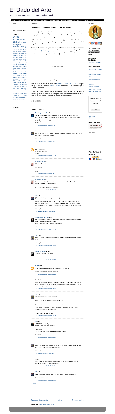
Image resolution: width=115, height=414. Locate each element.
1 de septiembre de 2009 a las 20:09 (45, 155)
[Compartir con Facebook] (38, 101)
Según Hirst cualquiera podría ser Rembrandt (94, 90)
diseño (25, 66)
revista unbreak (19, 90)
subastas (16, 79)
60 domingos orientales (20, 49)
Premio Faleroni (55, 86)
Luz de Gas (46, 52)
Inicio (60, 400)
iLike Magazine (40, 50)
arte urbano (22, 52)
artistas (16, 37)
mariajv (37, 265)
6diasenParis (16, 99)
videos (15, 52)
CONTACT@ (21, 20)
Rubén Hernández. (40, 251)
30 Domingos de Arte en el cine (20, 62)
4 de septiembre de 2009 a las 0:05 (45, 353)
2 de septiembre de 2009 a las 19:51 (45, 274)
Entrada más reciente (39, 400)
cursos (20, 97)
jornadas (24, 97)
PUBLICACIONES (54, 20)
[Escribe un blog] (33, 101)
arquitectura (21, 61)
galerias (24, 46)
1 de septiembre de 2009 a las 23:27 (45, 189)
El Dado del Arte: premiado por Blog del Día (94, 74)
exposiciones (19, 39)
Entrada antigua (78, 400)
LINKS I (86, 20)
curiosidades (17, 44)
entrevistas (24, 88)
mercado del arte (17, 82)
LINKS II (92, 20)
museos (24, 42)
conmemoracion (22, 68)
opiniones (16, 53)
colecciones (22, 99)
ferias (25, 59)
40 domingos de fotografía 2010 (20, 55)
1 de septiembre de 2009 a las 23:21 (45, 173)
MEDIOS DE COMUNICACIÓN (68, 20)
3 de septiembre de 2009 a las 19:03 (45, 337)
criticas (25, 81)
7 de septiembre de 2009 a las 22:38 (45, 380)
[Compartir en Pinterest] (40, 101)
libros (15, 68)
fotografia (17, 46)
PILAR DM (28, 20)
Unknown (38, 147)
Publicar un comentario (39, 384)
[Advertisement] (57, 393)
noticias (17, 42)
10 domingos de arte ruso (20, 84)
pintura (15, 61)
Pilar (36, 131)
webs (22, 71)
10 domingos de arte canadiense (20, 91)
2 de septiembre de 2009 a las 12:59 (45, 229)
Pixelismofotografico (94, 79)
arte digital (23, 79)
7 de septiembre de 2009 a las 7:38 (45, 366)
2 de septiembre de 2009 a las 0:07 (45, 211)
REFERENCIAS (44, 20)
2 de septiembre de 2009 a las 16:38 (45, 245)
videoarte (24, 82)
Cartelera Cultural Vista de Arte (66, 84)
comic (22, 93)
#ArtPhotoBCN (18, 81)
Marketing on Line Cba (42, 113)
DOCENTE (79, 20)
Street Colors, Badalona (95, 69)
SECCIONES (36, 20)
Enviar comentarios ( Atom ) (46, 404)
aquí (57, 54)
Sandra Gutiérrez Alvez (42, 217)
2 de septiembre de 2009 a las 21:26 (45, 288)
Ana (36, 321)
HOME (13, 20)
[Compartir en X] (35, 101)
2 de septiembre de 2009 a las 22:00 (45, 315)
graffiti (25, 73)
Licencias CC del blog (94, 62)
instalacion (19, 48)
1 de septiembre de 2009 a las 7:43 (45, 141)
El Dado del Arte (30, 10)
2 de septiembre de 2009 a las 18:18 (45, 260)
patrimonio (23, 77)
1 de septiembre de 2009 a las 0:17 (45, 125)
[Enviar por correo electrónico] (31, 101)
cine (25, 93)
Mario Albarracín (40, 161)
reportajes (22, 53)
